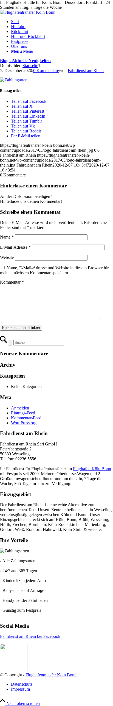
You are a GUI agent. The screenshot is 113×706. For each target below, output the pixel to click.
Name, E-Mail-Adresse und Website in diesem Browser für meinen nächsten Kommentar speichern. (54, 270)
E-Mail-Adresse (15, 247)
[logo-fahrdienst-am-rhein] (27, 12)
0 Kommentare (46, 70)
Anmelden (20, 408)
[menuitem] (62, 21)
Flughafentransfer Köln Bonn (51, 674)
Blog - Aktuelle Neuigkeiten (25, 60)
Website (7, 257)
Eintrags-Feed (23, 413)
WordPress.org (23, 422)
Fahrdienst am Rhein (86, 70)
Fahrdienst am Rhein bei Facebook (30, 636)
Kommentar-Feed (26, 418)
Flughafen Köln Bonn (92, 468)
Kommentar (12, 282)
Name (7, 237)
